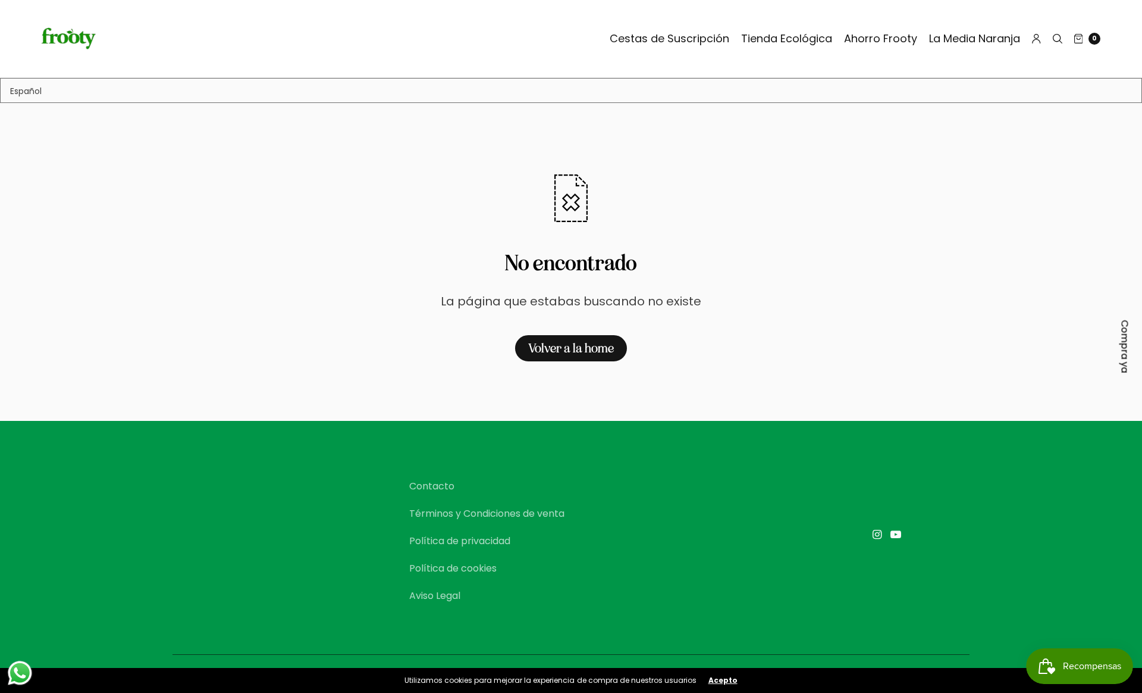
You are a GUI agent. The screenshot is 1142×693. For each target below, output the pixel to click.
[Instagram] (876, 534)
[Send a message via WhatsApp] (20, 673)
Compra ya (1125, 346)
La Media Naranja (974, 38)
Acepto (723, 680)
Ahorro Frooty (880, 38)
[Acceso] (1036, 38)
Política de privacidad (459, 541)
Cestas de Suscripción (669, 38)
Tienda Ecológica (786, 38)
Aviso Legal (434, 596)
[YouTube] (895, 534)
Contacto (431, 486)
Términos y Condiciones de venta (486, 513)
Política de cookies (453, 568)
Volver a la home (571, 348)
